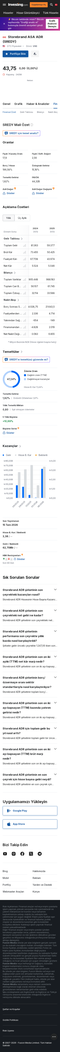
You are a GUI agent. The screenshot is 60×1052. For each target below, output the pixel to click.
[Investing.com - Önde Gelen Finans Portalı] (18, 4)
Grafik (18, 104)
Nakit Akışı (53, 112)
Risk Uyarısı (8, 1030)
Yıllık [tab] (8, 218)
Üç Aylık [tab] (22, 218)
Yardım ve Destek (42, 884)
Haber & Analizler (38, 104)
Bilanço (40, 112)
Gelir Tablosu (26, 112)
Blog (5, 871)
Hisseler (8, 12)
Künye (36, 891)
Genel (6, 104)
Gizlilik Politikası (10, 1020)
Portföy (7, 884)
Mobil (6, 878)
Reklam (37, 878)
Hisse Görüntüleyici (28, 12)
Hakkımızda (39, 871)
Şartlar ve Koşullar (11, 1009)
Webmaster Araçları (13, 891)
